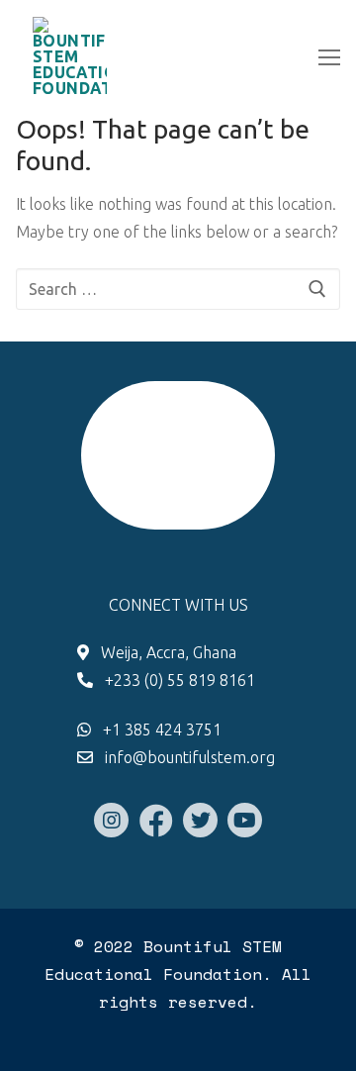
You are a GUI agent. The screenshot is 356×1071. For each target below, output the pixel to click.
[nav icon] (329, 56)
